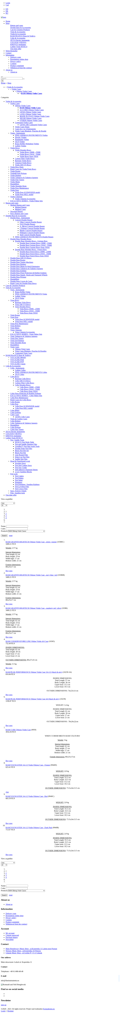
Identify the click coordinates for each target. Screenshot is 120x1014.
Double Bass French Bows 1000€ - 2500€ (35, 252)
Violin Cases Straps (22, 127)
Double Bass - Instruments (20, 218)
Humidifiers (14, 184)
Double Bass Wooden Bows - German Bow (31, 241)
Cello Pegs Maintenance (19, 398)
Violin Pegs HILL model (24, 195)
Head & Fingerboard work (20, 461)
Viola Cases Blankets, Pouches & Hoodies (30, 351)
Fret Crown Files (21, 489)
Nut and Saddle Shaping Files (26, 444)
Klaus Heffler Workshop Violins (27, 144)
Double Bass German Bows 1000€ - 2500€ (36, 243)
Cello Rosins (15, 402)
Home (8, 21)
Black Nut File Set (22, 451)
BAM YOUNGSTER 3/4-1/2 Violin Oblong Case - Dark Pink (29, 828)
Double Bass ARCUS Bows (20, 258)
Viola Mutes (14, 328)
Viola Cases (14, 347)
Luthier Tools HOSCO (18, 47)
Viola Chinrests (16, 330)
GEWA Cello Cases (22, 417)
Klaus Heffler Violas (22, 292)
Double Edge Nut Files (23, 449)
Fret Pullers (19, 478)
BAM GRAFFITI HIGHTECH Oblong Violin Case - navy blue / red (31, 575)
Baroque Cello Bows (23, 379)
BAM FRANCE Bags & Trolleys (22, 36)
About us (9, 70)
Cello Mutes (14, 410)
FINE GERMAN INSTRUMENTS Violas (31, 294)
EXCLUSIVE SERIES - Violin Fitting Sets (26, 201)
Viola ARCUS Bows (23, 305)
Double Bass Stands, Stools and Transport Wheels (28, 275)
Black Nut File (20, 453)
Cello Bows (14, 377)
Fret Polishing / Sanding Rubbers (27, 484)
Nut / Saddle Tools (17, 440)
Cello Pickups (15, 427)
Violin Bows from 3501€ (29, 156)
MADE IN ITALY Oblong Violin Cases (34, 116)
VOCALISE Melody (18, 357)
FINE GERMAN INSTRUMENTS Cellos (31, 372)
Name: (3, 526)
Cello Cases (14, 415)
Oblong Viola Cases (22, 349)
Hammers (18, 482)
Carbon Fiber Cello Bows (24, 383)
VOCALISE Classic (18, 364)
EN (7, 9)
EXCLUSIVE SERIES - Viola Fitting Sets (26, 334)
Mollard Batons (20, 207)
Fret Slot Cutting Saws (23, 465)
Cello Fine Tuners (17, 429)
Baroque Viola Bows (23, 302)
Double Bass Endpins (18, 271)
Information (10, 55)
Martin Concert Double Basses (31, 231)
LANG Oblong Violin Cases (30, 114)
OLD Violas (19, 298)
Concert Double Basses (23, 220)
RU (7, 13)
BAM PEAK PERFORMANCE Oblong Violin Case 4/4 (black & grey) (32, 699)
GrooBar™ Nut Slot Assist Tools (27, 446)
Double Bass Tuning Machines (21, 262)
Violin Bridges (15, 175)
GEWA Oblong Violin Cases (30, 112)
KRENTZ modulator (18, 45)
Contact (8, 53)
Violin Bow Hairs (16, 167)
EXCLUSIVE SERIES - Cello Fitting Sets (26, 396)
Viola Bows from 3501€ (29, 313)
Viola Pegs (14, 317)
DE (7, 11)
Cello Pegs (14, 404)
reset (10, 536)
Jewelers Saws (20, 463)
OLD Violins (20, 142)
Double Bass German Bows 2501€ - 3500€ (36, 245)
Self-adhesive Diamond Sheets (26, 470)
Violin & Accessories (18, 34)
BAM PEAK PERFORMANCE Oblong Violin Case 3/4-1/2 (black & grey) (34, 672)
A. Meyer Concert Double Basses (32, 226)
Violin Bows (15, 148)
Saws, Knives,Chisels (18, 491)
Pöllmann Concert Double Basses (32, 233)
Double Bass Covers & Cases (21, 281)
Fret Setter (19, 480)
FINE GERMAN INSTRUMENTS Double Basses (34, 237)
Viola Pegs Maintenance (19, 324)
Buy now (9, 571)
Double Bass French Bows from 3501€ (34, 256)
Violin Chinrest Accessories (25, 199)
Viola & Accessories (17, 32)
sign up (3, 1005)
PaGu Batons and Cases (19, 214)
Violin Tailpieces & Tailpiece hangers (24, 178)
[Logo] (3, 17)
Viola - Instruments (17, 290)
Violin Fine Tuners (17, 180)
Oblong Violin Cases (24, 91)
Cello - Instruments (17, 368)
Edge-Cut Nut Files (22, 457)
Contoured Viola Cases (23, 353)
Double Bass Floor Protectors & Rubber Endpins (28, 273)
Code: (3, 529)
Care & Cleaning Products (20, 30)
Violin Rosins (15, 171)
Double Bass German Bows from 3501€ (35, 247)
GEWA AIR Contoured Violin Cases (33, 125)
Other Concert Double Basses (31, 222)
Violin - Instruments (17, 133)
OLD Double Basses (27, 224)
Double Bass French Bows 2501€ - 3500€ (35, 254)
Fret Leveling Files (22, 487)
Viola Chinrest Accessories (25, 332)
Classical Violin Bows (23, 163)
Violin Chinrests (16, 197)
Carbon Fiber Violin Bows (25, 159)
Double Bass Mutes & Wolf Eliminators (25, 266)
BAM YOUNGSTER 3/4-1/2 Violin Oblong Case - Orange (28, 765)
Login (8, 3)
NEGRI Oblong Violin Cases (30, 118)
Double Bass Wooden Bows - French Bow (31, 250)
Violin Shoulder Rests (18, 186)
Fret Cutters (19, 476)
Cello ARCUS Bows (23, 381)
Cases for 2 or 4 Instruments (25, 129)
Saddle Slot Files (21, 459)
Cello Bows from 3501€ (29, 391)
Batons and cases (16, 25)
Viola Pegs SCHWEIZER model (27, 319)
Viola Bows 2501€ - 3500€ (30, 311)
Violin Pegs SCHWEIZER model (27, 192)
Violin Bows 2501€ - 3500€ (30, 154)
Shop (7, 23)
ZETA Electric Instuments (20, 40)
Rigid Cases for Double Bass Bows (23, 283)
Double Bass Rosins (17, 260)
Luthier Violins (20, 146)
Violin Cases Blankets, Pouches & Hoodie (30, 131)
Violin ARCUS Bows (23, 165)
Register (11, 1011)
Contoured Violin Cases (24, 123)
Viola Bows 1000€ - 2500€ (30, 309)
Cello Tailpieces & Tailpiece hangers (23, 423)
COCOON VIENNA (18, 42)
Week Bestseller (11, 51)
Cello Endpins (15, 413)
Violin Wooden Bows (23, 150)
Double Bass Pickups (18, 277)
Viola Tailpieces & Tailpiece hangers (23, 336)
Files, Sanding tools (17, 493)
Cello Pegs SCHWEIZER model (27, 406)
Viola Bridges (15, 326)
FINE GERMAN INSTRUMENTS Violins (31, 135)
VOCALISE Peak (17, 360)
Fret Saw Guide (21, 468)
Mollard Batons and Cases (20, 205)
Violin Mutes (15, 182)
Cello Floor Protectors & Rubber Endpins (25, 393)
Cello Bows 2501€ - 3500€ (30, 389)
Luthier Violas (20, 296)
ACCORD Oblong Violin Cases (32, 110)
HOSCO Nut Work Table (24, 442)
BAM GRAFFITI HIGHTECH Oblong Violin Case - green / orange (31, 542)
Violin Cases (16, 89)
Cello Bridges (15, 421)
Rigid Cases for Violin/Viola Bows (23, 169)
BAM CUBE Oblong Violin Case (18, 730)
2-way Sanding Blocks (23, 472)
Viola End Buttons (17, 341)
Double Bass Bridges (18, 264)
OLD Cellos (19, 374)
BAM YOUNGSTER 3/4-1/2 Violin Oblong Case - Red (27, 796)
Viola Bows (14, 300)
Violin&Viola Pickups (18, 173)
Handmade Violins (22, 140)
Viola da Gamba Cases (18, 419)
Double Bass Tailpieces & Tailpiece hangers (26, 269)
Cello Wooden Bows (22, 385)
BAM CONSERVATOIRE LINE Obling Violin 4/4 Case (27, 641)
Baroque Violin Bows (23, 161)
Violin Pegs (14, 190)
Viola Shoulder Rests (18, 343)
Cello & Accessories (17, 38)
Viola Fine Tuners (17, 338)
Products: (4, 531)
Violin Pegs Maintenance (19, 188)
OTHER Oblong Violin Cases (31, 120)
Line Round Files (21, 455)
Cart (7, 5)
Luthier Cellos (20, 370)
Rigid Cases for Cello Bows (20, 400)
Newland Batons (16, 211)
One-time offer (15, 49)
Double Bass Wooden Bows (20, 239)
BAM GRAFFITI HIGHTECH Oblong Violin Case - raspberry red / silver (33, 608)
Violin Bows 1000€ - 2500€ (30, 152)
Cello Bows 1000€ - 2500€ (30, 387)
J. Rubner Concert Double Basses (32, 228)
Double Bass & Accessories (20, 28)
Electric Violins (20, 137)
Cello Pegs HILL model (24, 408)
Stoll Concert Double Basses (30, 235)
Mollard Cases (20, 209)
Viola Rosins (15, 315)
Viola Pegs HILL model (24, 322)
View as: (4, 499)
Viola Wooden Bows (22, 307)
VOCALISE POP (17, 362)
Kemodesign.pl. (49, 1009)
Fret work (14, 474)
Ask (7, 792)
